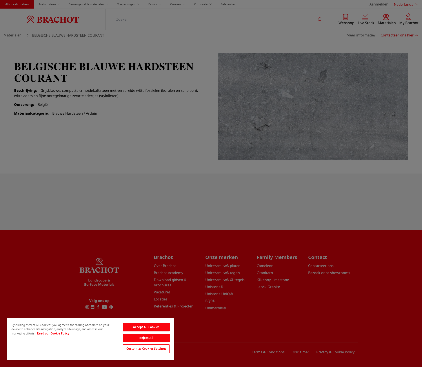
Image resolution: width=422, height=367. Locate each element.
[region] (90, 339)
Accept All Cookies (146, 327)
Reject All (146, 338)
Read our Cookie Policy (53, 333)
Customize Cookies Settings (146, 349)
